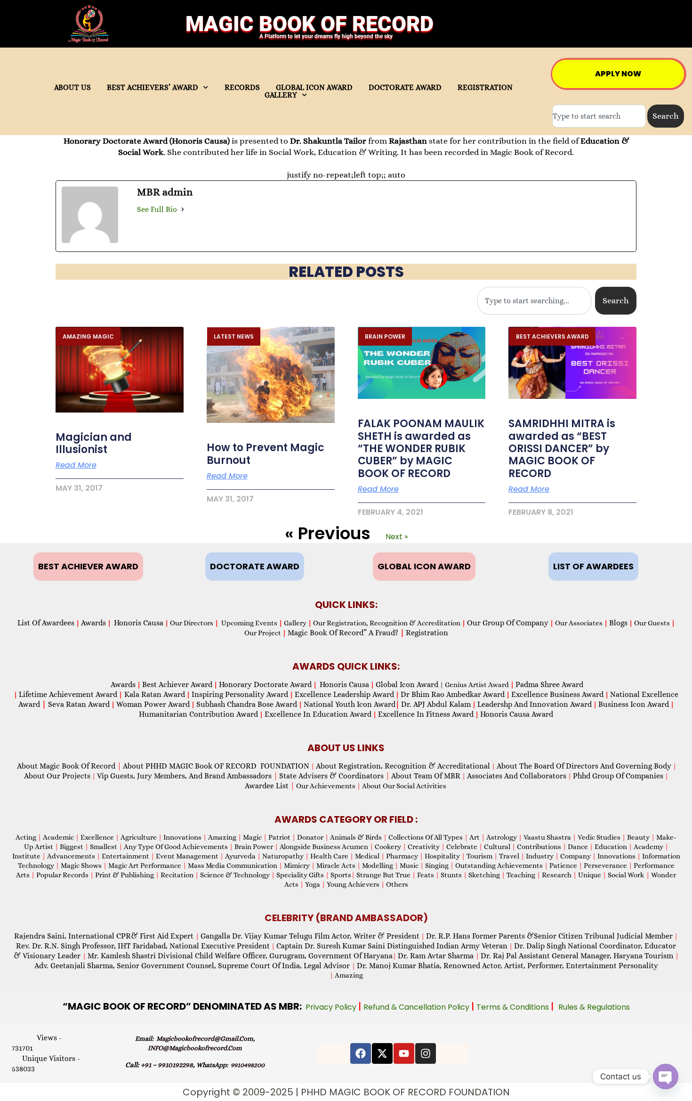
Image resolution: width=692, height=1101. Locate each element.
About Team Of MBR (425, 775)
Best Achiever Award (177, 684)
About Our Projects (57, 775)
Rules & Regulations (594, 1007)
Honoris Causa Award (516, 714)
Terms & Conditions (513, 1007)
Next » (397, 536)
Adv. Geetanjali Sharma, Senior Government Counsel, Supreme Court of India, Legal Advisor (193, 965)
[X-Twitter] (382, 1053)
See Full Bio (157, 209)
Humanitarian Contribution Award (198, 714)
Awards (93, 622)
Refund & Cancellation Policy (417, 1007)
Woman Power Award (153, 704)
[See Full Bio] (182, 209)
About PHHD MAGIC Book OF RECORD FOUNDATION (216, 765)
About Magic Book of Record (69, 765)
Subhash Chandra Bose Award (246, 704)
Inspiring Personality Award (240, 694)
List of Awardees (45, 622)
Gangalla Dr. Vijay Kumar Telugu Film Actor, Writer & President (310, 935)
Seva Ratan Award (78, 704)
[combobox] (599, 116)
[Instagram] (425, 1053)
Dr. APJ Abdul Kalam (436, 704)
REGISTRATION (485, 87)
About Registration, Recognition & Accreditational (403, 765)
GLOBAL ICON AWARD (314, 87)
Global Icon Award (407, 684)
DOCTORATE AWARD (405, 87)
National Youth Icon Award (352, 704)
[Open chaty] (665, 1076)
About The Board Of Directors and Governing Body (584, 765)
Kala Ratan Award (153, 694)
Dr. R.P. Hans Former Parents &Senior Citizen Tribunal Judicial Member (549, 935)
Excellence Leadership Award (344, 694)
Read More (76, 465)
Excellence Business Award (557, 694)
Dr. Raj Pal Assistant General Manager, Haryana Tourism (578, 955)
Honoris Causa (138, 622)
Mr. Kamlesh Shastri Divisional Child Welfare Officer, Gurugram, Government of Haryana (240, 955)
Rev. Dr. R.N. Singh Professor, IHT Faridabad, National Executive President (143, 945)
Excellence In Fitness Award (426, 714)
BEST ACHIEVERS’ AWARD (152, 87)
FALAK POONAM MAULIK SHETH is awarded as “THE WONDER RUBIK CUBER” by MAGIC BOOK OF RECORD (421, 448)
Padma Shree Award (549, 684)
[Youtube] (404, 1053)
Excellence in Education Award (318, 714)
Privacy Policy (332, 1007)
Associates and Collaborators (516, 775)
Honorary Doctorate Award (265, 684)
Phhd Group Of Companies (618, 775)
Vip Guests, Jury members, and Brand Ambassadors (187, 775)
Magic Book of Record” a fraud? (346, 632)
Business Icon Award (633, 704)
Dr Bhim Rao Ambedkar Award (453, 694)
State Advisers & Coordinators (334, 775)
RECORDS (242, 87)
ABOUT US (72, 87)
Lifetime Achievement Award (68, 694)
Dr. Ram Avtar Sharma (436, 955)
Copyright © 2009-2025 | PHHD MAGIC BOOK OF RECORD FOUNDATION (346, 1092)
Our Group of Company (507, 622)
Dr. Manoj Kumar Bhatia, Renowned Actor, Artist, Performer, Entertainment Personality (507, 965)
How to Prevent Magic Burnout (265, 453)
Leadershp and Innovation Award (534, 704)
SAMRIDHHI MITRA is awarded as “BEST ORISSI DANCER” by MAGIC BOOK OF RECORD (561, 448)
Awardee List (270, 785)
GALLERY (281, 95)
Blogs (618, 622)
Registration (427, 632)
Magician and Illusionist (94, 443)
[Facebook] (360, 1053)
